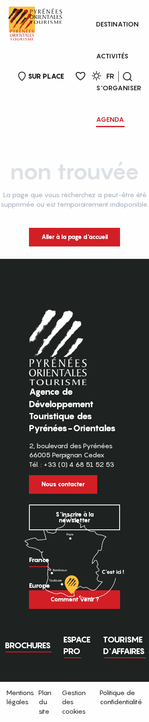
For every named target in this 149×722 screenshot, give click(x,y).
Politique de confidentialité (121, 697)
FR (110, 76)
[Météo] (96, 77)
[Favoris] (80, 76)
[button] (127, 77)
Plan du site (44, 701)
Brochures (28, 645)
